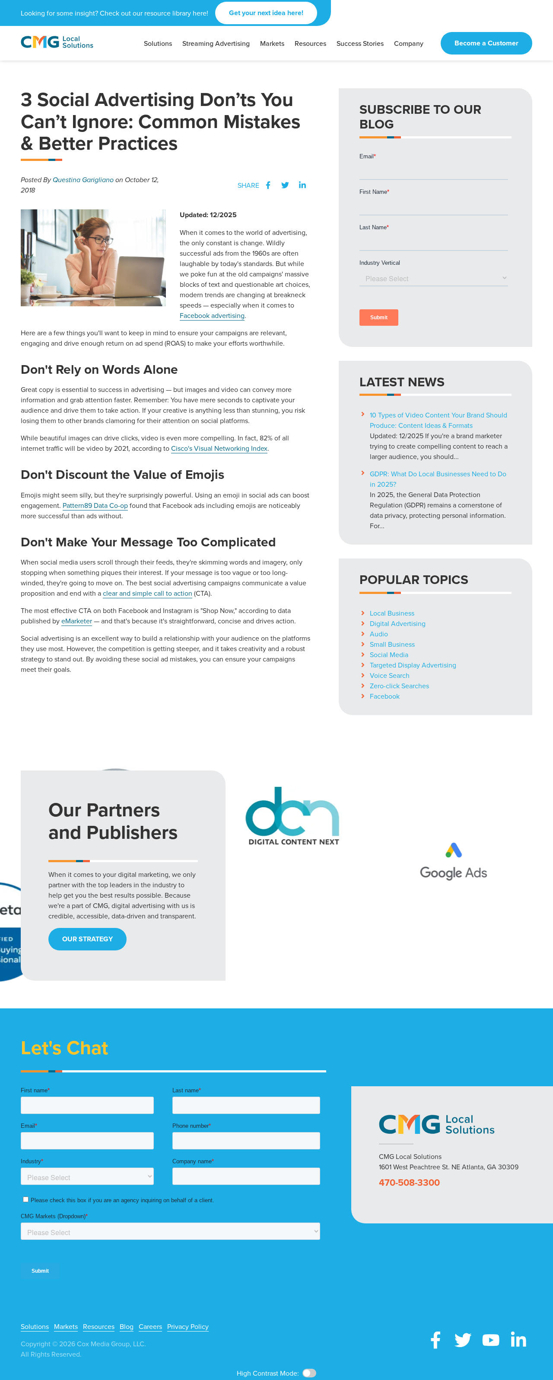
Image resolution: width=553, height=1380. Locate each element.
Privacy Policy (188, 1326)
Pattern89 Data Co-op (95, 505)
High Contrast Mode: (268, 1373)
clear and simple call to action (147, 593)
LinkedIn (302, 185)
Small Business (392, 644)
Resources (98, 1326)
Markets (66, 1326)
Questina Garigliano (83, 180)
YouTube (491, 1340)
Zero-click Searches (399, 685)
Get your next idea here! (266, 13)
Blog (126, 1326)
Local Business (392, 613)
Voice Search (390, 675)
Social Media (389, 654)
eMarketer (76, 621)
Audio (379, 634)
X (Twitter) (463, 1340)
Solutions (35, 1326)
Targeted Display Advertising (413, 665)
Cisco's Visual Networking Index (219, 448)
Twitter (285, 185)
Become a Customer (486, 43)
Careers (150, 1326)
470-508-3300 (409, 1182)
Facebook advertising (212, 315)
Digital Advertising (398, 623)
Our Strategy (87, 939)
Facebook (267, 185)
